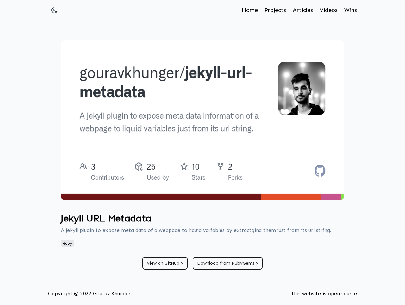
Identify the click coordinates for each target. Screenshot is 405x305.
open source (342, 293)
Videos (329, 10)
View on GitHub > (165, 263)
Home (250, 10)
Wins (350, 10)
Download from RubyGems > (227, 263)
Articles (303, 10)
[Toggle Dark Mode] (54, 10)
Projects (275, 10)
